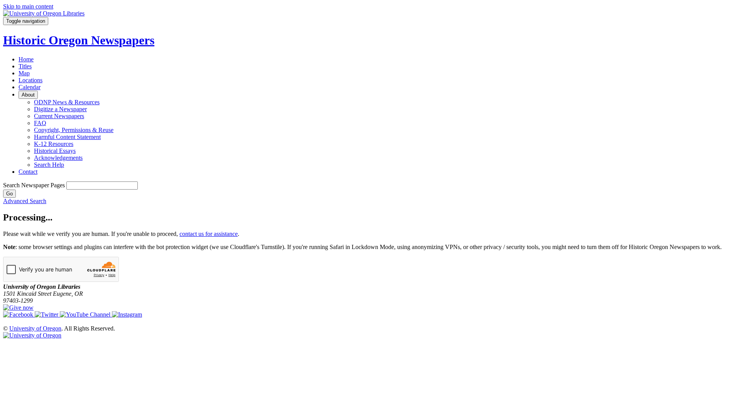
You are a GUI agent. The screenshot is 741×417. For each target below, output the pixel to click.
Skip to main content (28, 6)
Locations (30, 80)
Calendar (30, 87)
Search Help (49, 164)
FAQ (40, 123)
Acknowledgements (58, 157)
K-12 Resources (53, 144)
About (28, 95)
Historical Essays (55, 150)
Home (26, 59)
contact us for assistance (208, 234)
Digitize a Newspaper (60, 109)
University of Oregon (35, 328)
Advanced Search (24, 201)
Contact (28, 171)
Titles (25, 66)
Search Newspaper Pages (34, 185)
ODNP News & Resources (67, 102)
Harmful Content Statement (67, 137)
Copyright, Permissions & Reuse (73, 130)
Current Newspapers (59, 116)
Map (24, 73)
